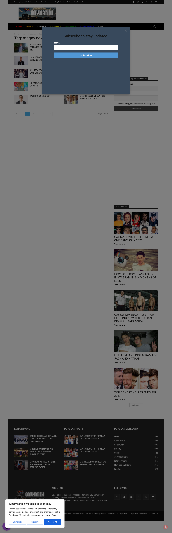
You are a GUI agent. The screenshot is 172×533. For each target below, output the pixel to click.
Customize (17, 522)
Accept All (52, 522)
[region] (34, 513)
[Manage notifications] (166, 527)
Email (57, 43)
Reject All (35, 522)
